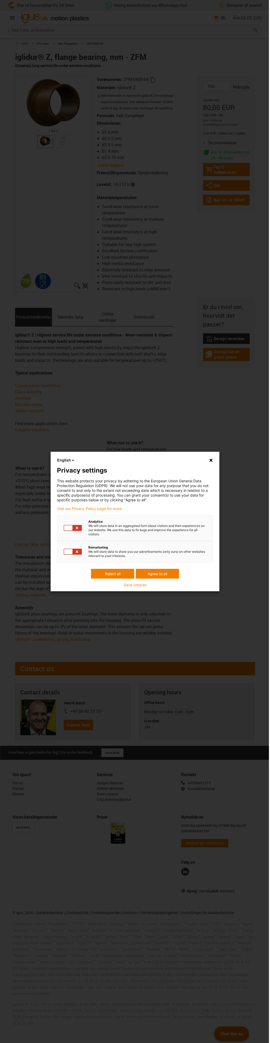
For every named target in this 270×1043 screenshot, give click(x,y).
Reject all (112, 573)
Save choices (135, 585)
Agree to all (157, 573)
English (64, 460)
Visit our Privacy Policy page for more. (90, 509)
